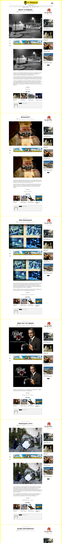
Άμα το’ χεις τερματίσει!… (24, 202)
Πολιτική (27, 6)
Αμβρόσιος (25, 191)
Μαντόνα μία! (46, 40)
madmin (20, 425)
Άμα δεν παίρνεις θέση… (47, 136)
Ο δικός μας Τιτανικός (47, 51)
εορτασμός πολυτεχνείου (24, 294)
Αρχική (24, 6)
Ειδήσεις (38, 6)
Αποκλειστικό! (15, 202)
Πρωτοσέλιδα (34, 6)
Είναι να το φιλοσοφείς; (31, 202)
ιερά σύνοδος (29, 191)
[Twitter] (52, 3)
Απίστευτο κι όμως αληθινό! (48, 62)
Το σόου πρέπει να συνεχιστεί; (37, 202)
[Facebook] (51, 3)
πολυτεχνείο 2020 (27, 89)
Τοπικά (30, 6)
